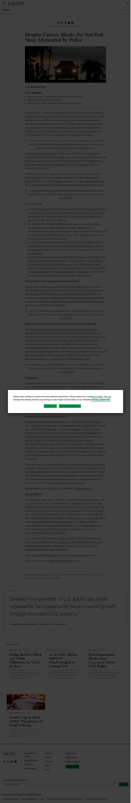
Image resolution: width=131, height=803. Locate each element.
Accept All (50, 406)
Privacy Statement (101, 399)
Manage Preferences (70, 406)
